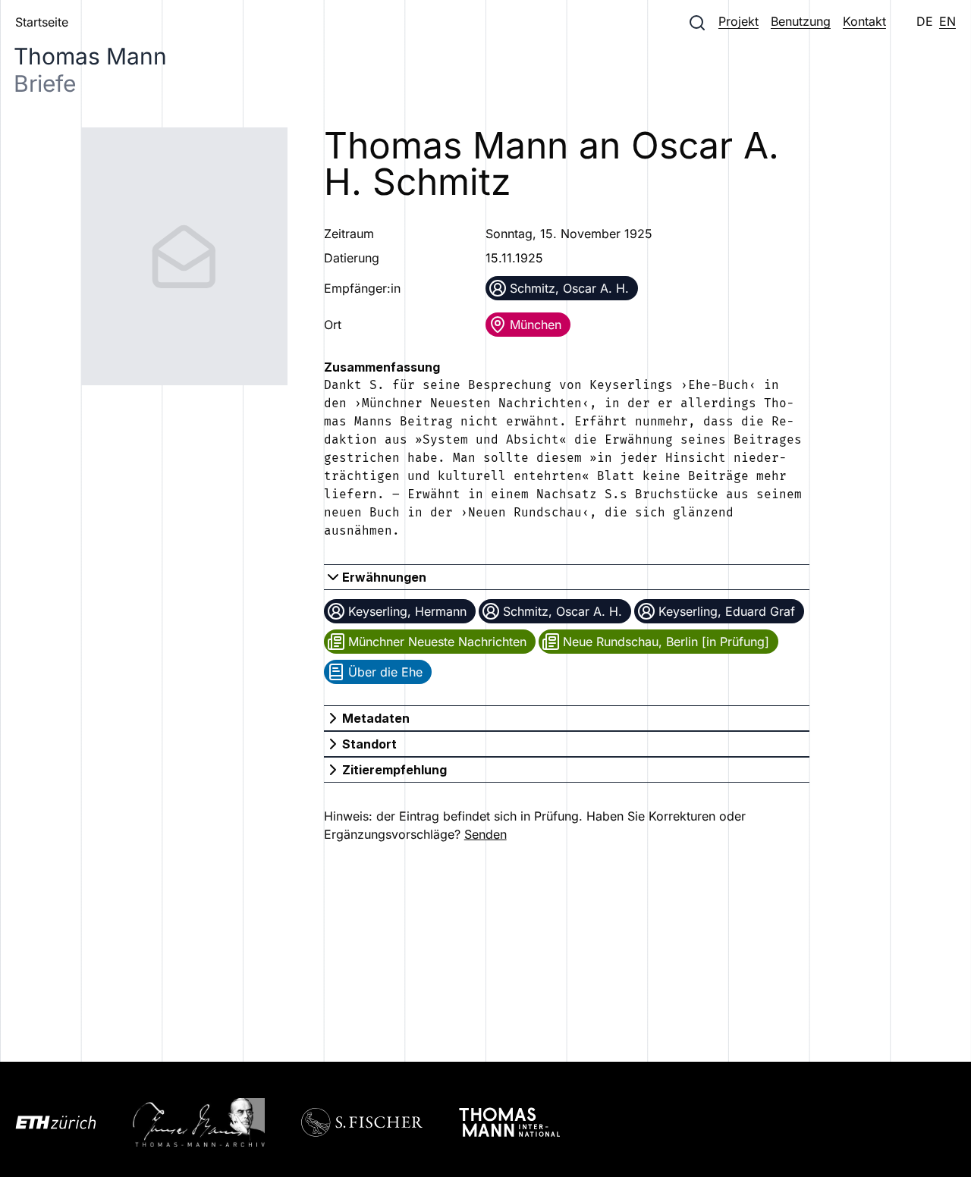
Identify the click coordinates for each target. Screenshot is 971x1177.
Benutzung (801, 21)
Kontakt (864, 21)
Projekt (738, 21)
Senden (485, 834)
